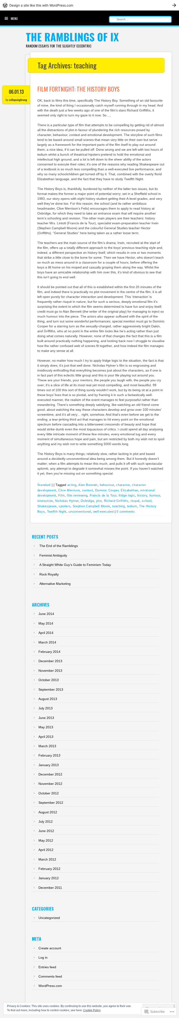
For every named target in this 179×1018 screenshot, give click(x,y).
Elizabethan (129, 490)
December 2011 (50, 887)
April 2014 (45, 633)
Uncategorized (49, 918)
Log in (43, 957)
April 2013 (45, 737)
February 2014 (49, 652)
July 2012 (45, 821)
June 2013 (46, 718)
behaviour (107, 485)
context (87, 490)
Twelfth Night (56, 511)
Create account (49, 948)
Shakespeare (47, 506)
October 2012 (48, 793)
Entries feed (47, 967)
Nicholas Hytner (67, 501)
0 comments (126, 511)
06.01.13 (16, 91)
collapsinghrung (18, 100)
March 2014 (47, 642)
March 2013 (47, 746)
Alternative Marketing (55, 584)
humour (154, 495)
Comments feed (50, 976)
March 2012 (47, 859)
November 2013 (50, 670)
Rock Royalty (49, 574)
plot (99, 501)
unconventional (80, 511)
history (142, 495)
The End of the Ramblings (58, 546)
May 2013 (45, 727)
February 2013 (49, 755)
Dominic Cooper (106, 490)
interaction (45, 501)
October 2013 (48, 680)
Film (61, 495)
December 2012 (50, 774)
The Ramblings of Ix (72, 36)
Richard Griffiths (116, 501)
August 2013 (47, 699)
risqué (135, 501)
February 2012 (49, 869)
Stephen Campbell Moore (91, 506)
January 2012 (48, 878)
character (123, 485)
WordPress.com (50, 986)
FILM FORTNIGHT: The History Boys (78, 89)
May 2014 (45, 623)
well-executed (103, 511)
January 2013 (48, 765)
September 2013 (50, 689)
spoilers (64, 506)
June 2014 (46, 614)
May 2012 (45, 840)
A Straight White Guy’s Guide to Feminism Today (75, 565)
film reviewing (77, 495)
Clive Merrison (69, 490)
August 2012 (47, 812)
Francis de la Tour (103, 495)
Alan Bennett (88, 485)
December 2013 (50, 661)
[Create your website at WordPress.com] (89, 5)
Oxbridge (87, 501)
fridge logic (127, 495)
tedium (132, 506)
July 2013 (45, 708)
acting (71, 485)
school (146, 501)
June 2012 (46, 831)
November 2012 (50, 784)
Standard (44, 485)
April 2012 (45, 850)
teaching (118, 506)
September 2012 (50, 802)
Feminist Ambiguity (53, 555)
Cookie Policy (92, 1010)
